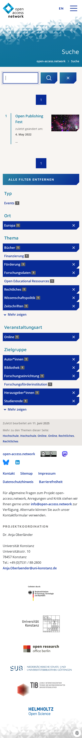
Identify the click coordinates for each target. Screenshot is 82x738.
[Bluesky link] (6, 462)
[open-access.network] (13, 10)
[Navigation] (73, 8)
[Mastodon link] (65, 454)
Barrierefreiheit (50, 482)
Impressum (47, 473)
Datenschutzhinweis (18, 482)
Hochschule (11, 436)
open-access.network (51, 61)
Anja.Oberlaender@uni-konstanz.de (30, 568)
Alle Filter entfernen (31, 179)
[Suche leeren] (68, 78)
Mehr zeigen (17, 314)
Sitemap (26, 473)
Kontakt (9, 473)
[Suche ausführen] (49, 78)
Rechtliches (67, 436)
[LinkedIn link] (17, 462)
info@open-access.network (51, 504)
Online (42, 436)
